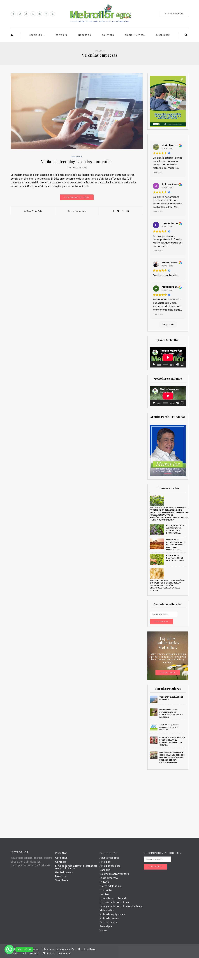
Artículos (105, 861)
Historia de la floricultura (114, 902)
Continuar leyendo (77, 197)
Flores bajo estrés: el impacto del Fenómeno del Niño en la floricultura (175, 545)
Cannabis (105, 869)
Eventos (104, 894)
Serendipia (76, 157)
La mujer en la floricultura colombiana (121, 906)
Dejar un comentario (76, 211)
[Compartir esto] (113, 211)
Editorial (61, 35)
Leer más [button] (158, 172)
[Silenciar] (177, 364)
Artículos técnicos (110, 865)
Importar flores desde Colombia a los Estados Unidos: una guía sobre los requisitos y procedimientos (172, 757)
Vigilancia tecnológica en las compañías (76, 161)
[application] (168, 357)
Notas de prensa (109, 918)
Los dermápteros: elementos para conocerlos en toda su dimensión (171, 713)
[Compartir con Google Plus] (123, 211)
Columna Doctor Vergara (114, 873)
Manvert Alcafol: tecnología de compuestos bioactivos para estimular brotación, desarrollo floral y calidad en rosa (167, 585)
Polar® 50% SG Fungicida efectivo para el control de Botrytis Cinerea (172, 741)
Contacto (108, 35)
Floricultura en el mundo (113, 898)
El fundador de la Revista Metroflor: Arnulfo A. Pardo (76, 867)
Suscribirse (163, 35)
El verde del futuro (110, 886)
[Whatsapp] (9, 949)
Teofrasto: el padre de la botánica (171, 698)
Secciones (35, 35)
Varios (103, 930)
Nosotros (84, 35)
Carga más (168, 324)
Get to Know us (174, 14)
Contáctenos (167, 673)
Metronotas (107, 910)
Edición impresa (135, 35)
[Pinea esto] (127, 211)
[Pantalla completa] (182, 364)
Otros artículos (108, 922)
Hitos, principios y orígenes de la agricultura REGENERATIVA (176, 529)
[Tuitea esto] (118, 211)
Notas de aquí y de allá (112, 914)
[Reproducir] (153, 364)
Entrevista (106, 890)
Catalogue (61, 857)
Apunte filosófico (109, 857)
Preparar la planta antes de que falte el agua (175, 557)
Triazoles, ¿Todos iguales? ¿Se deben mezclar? (169, 727)
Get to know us (64, 872)
